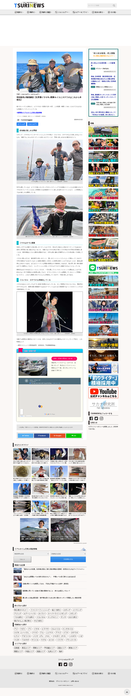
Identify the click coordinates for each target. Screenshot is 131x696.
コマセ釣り (29, 617)
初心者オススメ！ (21, 610)
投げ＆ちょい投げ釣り (22, 621)
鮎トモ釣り (56, 610)
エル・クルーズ (64, 358)
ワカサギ (25, 640)
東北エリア (26, 648)
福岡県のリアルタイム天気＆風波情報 (29, 112)
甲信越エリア (49, 648)
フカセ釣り (18, 617)
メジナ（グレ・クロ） (41, 636)
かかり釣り (73, 617)
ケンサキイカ (68, 629)
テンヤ (63, 617)
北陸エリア (61, 648)
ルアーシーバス (30, 614)
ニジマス (49, 632)
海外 (61, 651)
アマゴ (58, 632)
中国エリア (29, 651)
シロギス (72, 636)
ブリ (29, 629)
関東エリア (37, 648)
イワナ (66, 632)
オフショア (21, 124)
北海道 (16, 648)
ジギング (72, 614)
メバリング (77, 610)
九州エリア (52, 651)
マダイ (22, 629)
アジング (17, 614)
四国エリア (41, 651)
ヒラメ (16, 636)
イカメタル (41, 617)
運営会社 (51, 681)
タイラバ (41, 614)
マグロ (43, 640)
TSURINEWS (64, 685)
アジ (16, 629)
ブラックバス (71, 640)
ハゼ (80, 636)
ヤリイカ (34, 640)
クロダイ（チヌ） (60, 636)
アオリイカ (26, 636)
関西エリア (18, 651)
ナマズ (34, 632)
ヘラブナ (59, 640)
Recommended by (78, 543)
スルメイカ (55, 629)
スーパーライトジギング (57, 614)
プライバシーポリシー (62, 681)
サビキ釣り (38, 621)
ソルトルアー (32, 124)
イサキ (36, 629)
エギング (66, 610)
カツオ (51, 640)
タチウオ (74, 632)
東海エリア (73, 648)
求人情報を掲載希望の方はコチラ (103, 56)
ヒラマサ (45, 629)
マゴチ (16, 640)
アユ (42, 632)
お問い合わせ (75, 681)
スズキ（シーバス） (22, 632)
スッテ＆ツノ (53, 617)
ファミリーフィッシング (40, 610)
